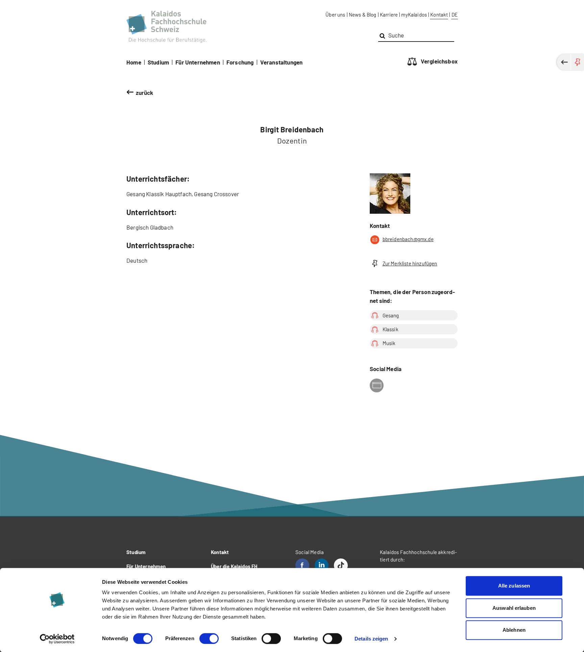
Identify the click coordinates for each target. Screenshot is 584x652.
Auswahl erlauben (514, 608)
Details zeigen (371, 639)
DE (455, 14)
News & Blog (362, 14)
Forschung (240, 62)
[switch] (209, 638)
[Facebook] (302, 565)
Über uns (335, 14)
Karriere (389, 14)
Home (133, 62)
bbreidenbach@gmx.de (408, 239)
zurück (144, 92)
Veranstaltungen (281, 62)
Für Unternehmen (197, 62)
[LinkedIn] (321, 565)
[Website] (377, 385)
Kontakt (439, 14)
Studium (158, 62)
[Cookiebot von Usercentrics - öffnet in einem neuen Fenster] (57, 639)
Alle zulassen (514, 586)
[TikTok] (341, 565)
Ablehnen (514, 630)
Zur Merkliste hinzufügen (410, 263)
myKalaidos (414, 14)
